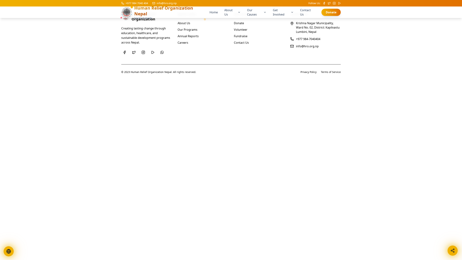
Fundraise (240, 36)
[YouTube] (152, 52)
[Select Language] (9, 251)
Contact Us (241, 43)
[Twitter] (134, 52)
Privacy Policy (308, 72)
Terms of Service (331, 72)
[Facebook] (124, 52)
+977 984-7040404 (308, 39)
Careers (183, 43)
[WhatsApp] (162, 52)
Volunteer (240, 30)
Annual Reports (188, 36)
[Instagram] (143, 52)
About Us (184, 23)
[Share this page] (453, 251)
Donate (331, 12)
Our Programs (187, 30)
